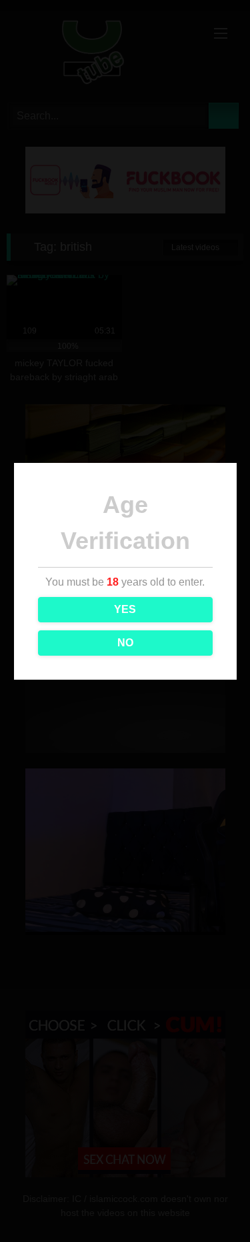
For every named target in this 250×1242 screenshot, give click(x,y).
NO (125, 642)
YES (125, 609)
